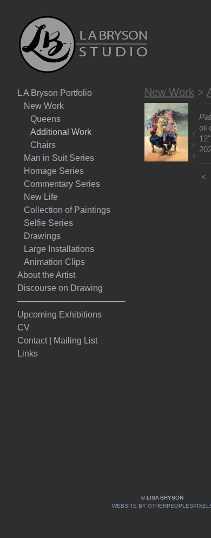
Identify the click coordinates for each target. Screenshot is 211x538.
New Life (41, 197)
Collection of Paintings (67, 210)
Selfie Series (48, 223)
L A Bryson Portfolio (54, 93)
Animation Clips (54, 262)
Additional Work (60, 132)
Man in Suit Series (59, 158)
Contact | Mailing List (57, 340)
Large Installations (59, 249)
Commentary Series (62, 184)
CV (23, 327)
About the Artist (46, 275)
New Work (44, 106)
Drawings (42, 236)
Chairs (43, 145)
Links (27, 353)
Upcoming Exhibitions (59, 314)
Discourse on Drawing (60, 288)
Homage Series (54, 171)
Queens (45, 119)
